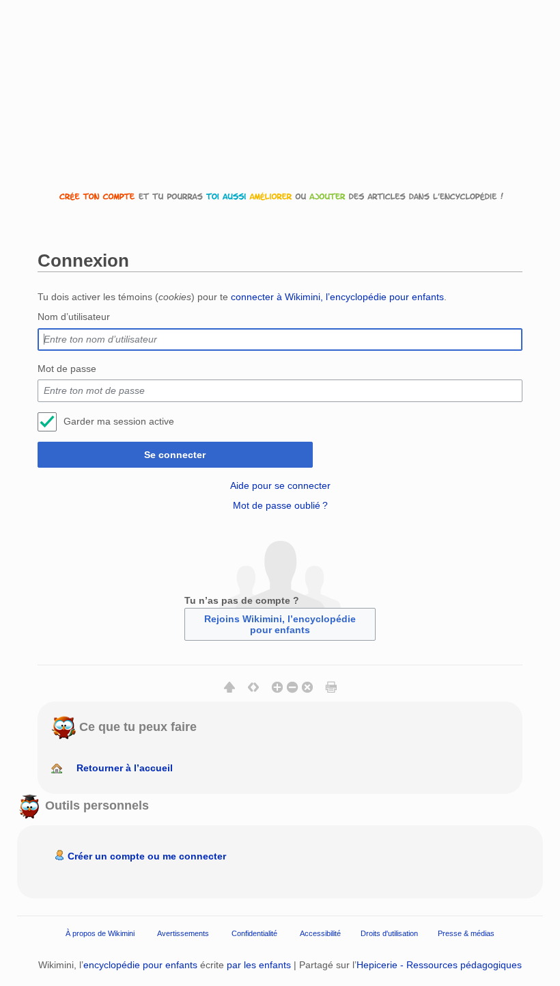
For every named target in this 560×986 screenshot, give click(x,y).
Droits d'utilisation (389, 933)
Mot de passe (67, 368)
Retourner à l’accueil (124, 767)
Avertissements (183, 933)
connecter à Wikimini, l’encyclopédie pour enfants (337, 296)
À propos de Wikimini (100, 933)
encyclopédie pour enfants (140, 964)
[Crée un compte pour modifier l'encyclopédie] (280, 196)
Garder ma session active (119, 421)
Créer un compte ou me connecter (147, 856)
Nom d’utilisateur (74, 316)
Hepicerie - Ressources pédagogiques (439, 964)
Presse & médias (466, 933)
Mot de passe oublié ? (280, 505)
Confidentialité (254, 933)
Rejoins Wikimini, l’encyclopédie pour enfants (280, 624)
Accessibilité (320, 933)
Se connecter (175, 454)
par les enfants (259, 964)
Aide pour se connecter (280, 485)
